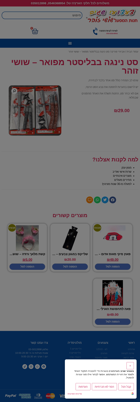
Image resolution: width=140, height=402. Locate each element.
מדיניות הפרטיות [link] (75, 393)
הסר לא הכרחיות (104, 387)
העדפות (83, 387)
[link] (132, 394)
